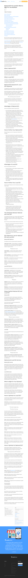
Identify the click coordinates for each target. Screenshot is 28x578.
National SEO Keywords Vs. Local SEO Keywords (11, 16)
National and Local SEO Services (9, 30)
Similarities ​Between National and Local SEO (11, 22)
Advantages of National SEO (8, 17)
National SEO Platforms (9, 24)
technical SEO (13, 470)
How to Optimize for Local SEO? (9, 33)
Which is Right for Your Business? (9, 32)
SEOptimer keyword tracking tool (10, 311)
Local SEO (7, 29)
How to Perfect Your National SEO (9, 18)
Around (5, 40)
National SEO (8, 28)
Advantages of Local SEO (8, 20)
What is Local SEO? (7, 15)
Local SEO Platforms (9, 26)
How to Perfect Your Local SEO (8, 21)
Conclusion (6, 35)
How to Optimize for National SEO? (9, 34)
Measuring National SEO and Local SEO (10, 27)
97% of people (9, 40)
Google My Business (17, 513)
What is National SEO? (7, 14)
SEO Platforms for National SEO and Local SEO (11, 23)
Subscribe (20, 565)
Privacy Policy (17, 575)
